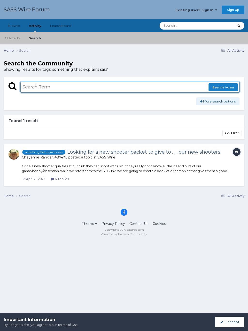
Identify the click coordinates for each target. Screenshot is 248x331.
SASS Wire (106, 157)
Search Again (223, 87)
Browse (14, 26)
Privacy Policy (113, 223)
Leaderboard (60, 26)
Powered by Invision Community (124, 234)
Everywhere (218, 25)
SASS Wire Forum (27, 9)
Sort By (231, 132)
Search (35, 38)
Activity (35, 26)
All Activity (12, 38)
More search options (219, 101)
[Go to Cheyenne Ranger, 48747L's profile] (13, 154)
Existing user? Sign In (195, 10)
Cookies (159, 223)
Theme (88, 223)
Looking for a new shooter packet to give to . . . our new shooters (143, 152)
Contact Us (138, 223)
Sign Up (233, 10)
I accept (231, 322)
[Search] (239, 26)
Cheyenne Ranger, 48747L (44, 157)
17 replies (61, 179)
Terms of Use (68, 325)
